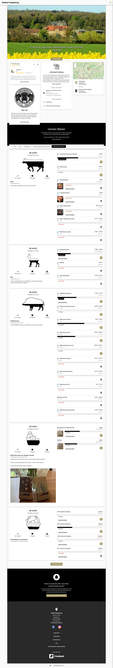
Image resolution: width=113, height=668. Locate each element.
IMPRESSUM (57, 636)
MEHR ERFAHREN (24, 81)
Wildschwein (27, 146)
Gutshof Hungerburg (10, 2)
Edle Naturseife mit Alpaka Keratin (41, 146)
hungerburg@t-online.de (56, 622)
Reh (20, 146)
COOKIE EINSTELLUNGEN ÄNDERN (56, 646)
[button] (88, 69)
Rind (15, 146)
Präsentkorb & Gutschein (59, 146)
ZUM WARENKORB (56, 564)
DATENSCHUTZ (56, 639)
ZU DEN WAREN (56, 59)
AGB (56, 643)
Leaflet (95, 78)
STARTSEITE (56, 633)
